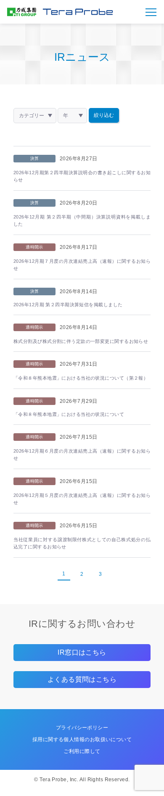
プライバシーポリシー (82, 728)
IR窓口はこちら (82, 652)
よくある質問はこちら (82, 679)
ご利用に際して (81, 751)
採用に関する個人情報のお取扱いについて (82, 739)
